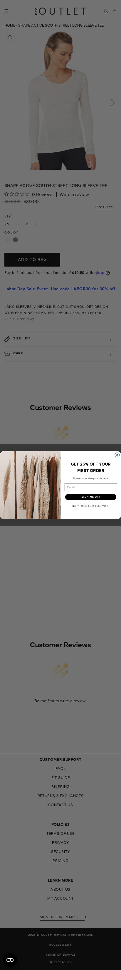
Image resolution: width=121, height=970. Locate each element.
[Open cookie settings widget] (10, 960)
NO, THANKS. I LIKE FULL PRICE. (91, 506)
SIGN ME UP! (91, 497)
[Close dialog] (117, 455)
